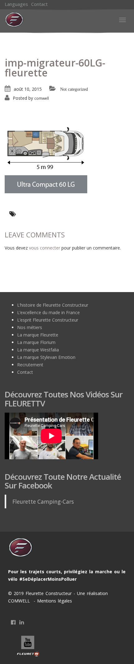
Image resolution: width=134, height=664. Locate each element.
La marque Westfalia (38, 350)
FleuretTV (28, 647)
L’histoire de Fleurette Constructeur (52, 305)
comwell (41, 98)
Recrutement (30, 365)
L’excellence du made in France (48, 312)
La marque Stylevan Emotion (46, 357)
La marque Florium (36, 342)
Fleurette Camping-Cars (43, 501)
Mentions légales (53, 601)
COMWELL (20, 601)
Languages (16, 4)
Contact (39, 4)
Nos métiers (29, 327)
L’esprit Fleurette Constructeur (47, 320)
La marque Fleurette (37, 335)
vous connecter (44, 248)
